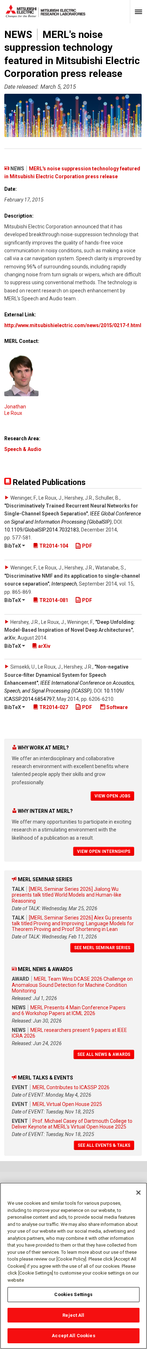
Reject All (73, 1315)
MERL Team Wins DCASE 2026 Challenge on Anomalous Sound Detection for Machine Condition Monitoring (72, 984)
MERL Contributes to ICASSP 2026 (71, 1087)
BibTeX (13, 546)
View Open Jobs (112, 796)
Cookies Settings (73, 1294)
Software (116, 707)
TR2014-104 (53, 546)
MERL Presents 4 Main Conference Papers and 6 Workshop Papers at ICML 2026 (69, 1010)
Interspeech (64, 584)
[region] (73, 1266)
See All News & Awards (103, 1054)
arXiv (9, 638)
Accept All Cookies (73, 1335)
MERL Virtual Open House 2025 (67, 1104)
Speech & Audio (22, 449)
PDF (86, 546)
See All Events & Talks (104, 1145)
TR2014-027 (53, 707)
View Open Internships (103, 851)
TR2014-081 (53, 600)
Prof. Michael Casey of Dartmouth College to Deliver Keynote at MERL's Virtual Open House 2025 (72, 1124)
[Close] (138, 1192)
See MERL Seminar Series (102, 947)
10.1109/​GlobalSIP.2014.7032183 (41, 530)
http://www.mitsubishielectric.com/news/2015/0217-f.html (72, 325)
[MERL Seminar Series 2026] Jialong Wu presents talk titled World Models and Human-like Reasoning (66, 894)
